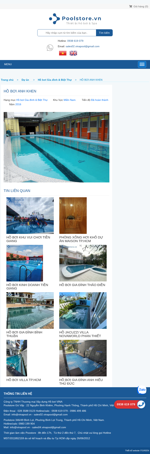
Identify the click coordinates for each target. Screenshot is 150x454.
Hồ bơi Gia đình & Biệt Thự (32, 99)
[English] (73, 52)
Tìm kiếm (104, 32)
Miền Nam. (70, 99)
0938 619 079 (75, 40)
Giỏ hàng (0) (140, 6)
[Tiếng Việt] (63, 52)
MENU (8, 64)
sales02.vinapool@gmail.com (83, 46)
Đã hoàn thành (99, 99)
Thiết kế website (132, 450)
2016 (18, 104)
